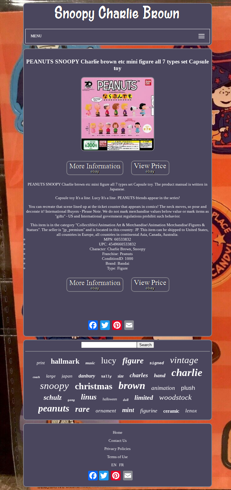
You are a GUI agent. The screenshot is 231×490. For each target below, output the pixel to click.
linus (89, 397)
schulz (53, 397)
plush (188, 388)
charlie (186, 372)
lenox (191, 411)
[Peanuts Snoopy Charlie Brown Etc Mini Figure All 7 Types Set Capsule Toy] (118, 114)
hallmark (65, 361)
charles (139, 375)
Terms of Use (117, 457)
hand (159, 375)
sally (106, 376)
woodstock (175, 397)
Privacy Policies (117, 448)
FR (121, 465)
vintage (184, 360)
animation (163, 388)
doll (125, 400)
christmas (93, 386)
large (51, 376)
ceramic (171, 411)
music (90, 363)
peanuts (53, 408)
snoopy (54, 385)
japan (67, 376)
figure (132, 360)
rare (82, 409)
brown (132, 385)
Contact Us (118, 440)
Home (117, 432)
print (41, 363)
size (121, 376)
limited (143, 397)
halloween (110, 399)
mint (128, 410)
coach (36, 377)
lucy (108, 360)
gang (71, 400)
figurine (148, 411)
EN (113, 465)
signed (156, 363)
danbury (87, 375)
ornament (106, 411)
